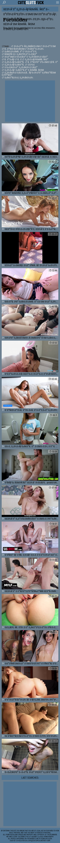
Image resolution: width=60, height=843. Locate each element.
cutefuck (31, 2)
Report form (45, 840)
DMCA (38, 840)
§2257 (33, 840)
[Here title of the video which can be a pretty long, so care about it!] (30, 139)
